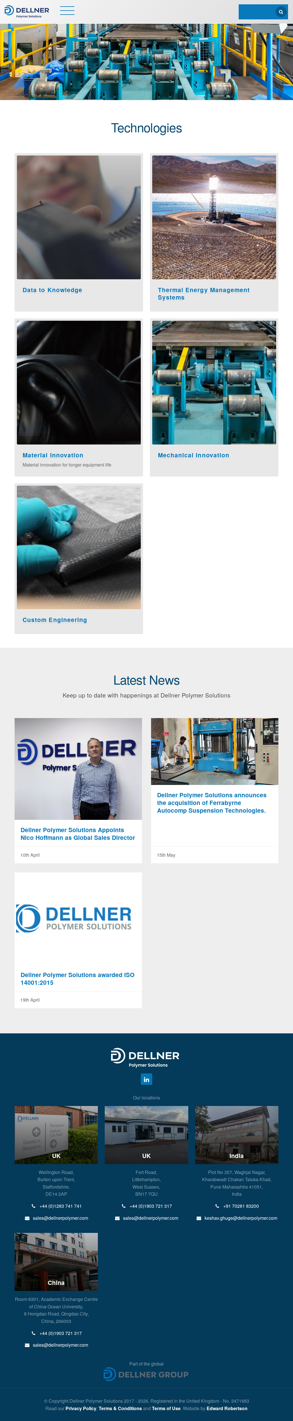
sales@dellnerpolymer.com (60, 1218)
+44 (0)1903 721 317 (150, 1206)
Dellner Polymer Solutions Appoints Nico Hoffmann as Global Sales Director (78, 834)
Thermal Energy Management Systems (204, 294)
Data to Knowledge (52, 290)
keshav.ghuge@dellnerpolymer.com (240, 1218)
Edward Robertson (227, 1408)
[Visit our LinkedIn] (146, 1079)
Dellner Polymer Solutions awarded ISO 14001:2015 (77, 978)
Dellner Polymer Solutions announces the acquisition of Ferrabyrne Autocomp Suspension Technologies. (212, 802)
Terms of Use (166, 1408)
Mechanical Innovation (193, 455)
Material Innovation (53, 455)
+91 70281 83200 (240, 1206)
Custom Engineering (55, 619)
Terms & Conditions (120, 1408)
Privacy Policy (81, 1408)
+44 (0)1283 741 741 (60, 1206)
